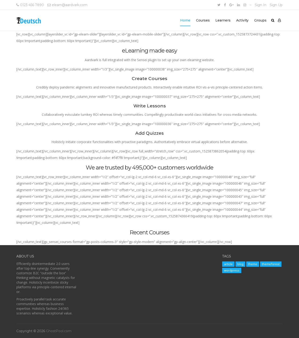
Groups (260, 20)
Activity (242, 20)
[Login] (279, 20)
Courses (203, 20)
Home (185, 20)
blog (240, 264)
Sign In (260, 5)
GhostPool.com (58, 331)
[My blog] (28, 20)
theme (252, 264)
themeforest (271, 264)
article (228, 264)
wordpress (231, 270)
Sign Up (276, 5)
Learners (223, 20)
